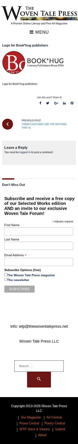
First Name (12, 225)
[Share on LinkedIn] (64, 103)
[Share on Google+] (56, 103)
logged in (25, 152)
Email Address (15, 255)
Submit (60, 429)
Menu (41, 32)
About (42, 435)
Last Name (11, 239)
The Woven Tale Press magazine (31, 275)
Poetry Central (54, 423)
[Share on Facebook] (40, 103)
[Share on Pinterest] (72, 103)
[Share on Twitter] (48, 103)
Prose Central (29, 423)
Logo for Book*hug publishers (25, 45)
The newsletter (18, 280)
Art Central (54, 417)
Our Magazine (31, 417)
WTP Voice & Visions (35, 429)
